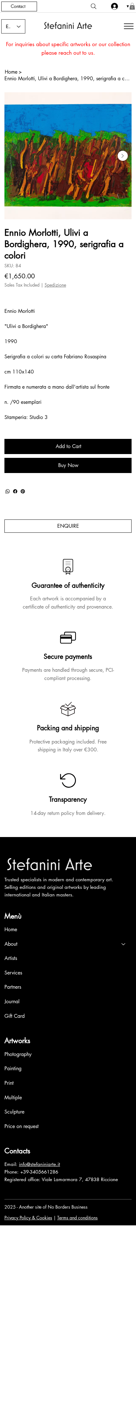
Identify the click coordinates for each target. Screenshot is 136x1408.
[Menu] (128, 26)
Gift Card (14, 1016)
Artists (10, 958)
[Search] (93, 6)
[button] (132, 6)
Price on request (21, 1126)
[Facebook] (15, 491)
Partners (12, 987)
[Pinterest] (23, 491)
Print (9, 1083)
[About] (124, 944)
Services (13, 972)
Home (10, 929)
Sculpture (14, 1111)
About (10, 944)
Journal (12, 1001)
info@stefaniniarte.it (39, 1164)
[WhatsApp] (7, 491)
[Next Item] (123, 156)
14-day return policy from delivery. (68, 813)
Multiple (13, 1097)
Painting (13, 1068)
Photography (18, 1054)
